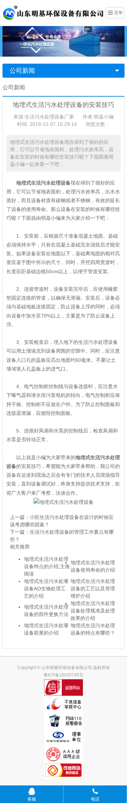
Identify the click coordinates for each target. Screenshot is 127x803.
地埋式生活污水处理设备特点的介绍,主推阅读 (47, 566)
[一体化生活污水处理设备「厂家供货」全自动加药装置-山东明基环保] (53, 12)
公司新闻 (22, 70)
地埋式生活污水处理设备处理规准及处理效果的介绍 (93, 610)
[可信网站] (63, 770)
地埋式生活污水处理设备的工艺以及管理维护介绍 (93, 588)
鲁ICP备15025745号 (63, 675)
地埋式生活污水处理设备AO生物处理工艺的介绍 (46, 588)
